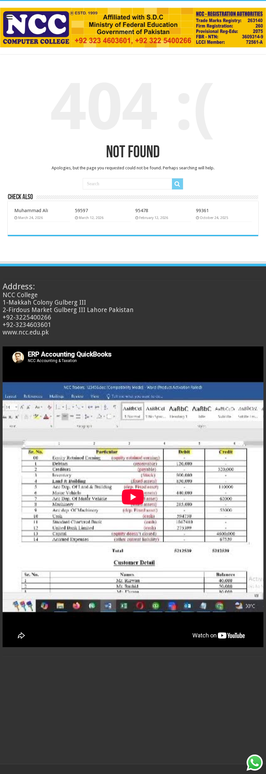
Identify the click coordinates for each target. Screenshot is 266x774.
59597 (81, 210)
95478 (141, 210)
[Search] (177, 183)
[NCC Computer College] (133, 26)
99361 (202, 210)
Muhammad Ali (31, 210)
